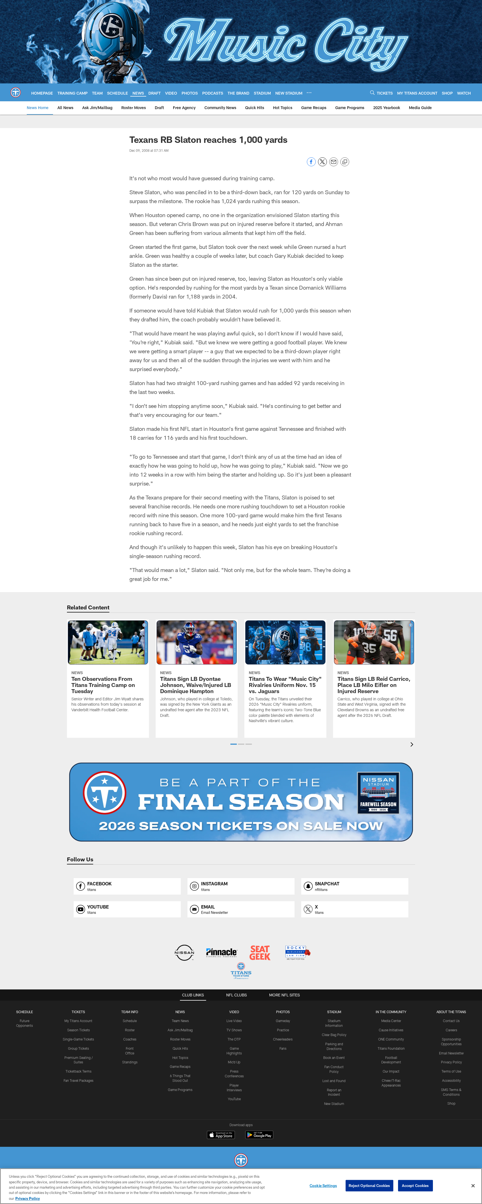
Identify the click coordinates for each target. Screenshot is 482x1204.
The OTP (234, 1039)
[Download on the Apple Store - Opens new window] (221, 1135)
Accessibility (451, 1080)
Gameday (283, 1021)
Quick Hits (180, 1048)
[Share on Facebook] (311, 164)
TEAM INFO (129, 1012)
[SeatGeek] (260, 953)
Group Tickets (78, 1048)
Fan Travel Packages (78, 1080)
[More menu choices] (309, 92)
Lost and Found (334, 1081)
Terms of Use (451, 1071)
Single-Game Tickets (78, 1039)
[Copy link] (344, 162)
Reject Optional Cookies (369, 1185)
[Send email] (333, 164)
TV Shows (234, 1030)
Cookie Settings (323, 1185)
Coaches (129, 1039)
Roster (130, 1030)
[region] (241, 1186)
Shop (451, 1103)
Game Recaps (180, 1066)
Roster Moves (180, 1039)
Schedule (24, 1012)
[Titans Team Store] (241, 971)
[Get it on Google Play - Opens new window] (259, 1138)
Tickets (78, 1012)
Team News (180, 1021)
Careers (451, 1030)
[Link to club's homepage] (15, 92)
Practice (283, 1030)
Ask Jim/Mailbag (180, 1030)
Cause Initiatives (391, 1030)
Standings (130, 1062)
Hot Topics (180, 1057)
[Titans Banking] (222, 953)
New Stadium (334, 1104)
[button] (233, 744)
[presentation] (413, 745)
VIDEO (234, 1012)
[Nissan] (184, 953)
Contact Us (451, 1021)
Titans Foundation (391, 1048)
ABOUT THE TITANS (451, 1012)
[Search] (372, 92)
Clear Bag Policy (334, 1035)
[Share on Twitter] (322, 164)
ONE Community (391, 1039)
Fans (282, 1048)
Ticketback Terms (78, 1071)
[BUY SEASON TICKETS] (241, 802)
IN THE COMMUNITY (391, 1012)
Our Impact (391, 1071)
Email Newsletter (451, 1053)
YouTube (234, 1099)
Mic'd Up (234, 1062)
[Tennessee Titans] (241, 1161)
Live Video (234, 1021)
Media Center (391, 1021)
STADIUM (334, 1012)
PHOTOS (283, 1012)
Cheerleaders (283, 1039)
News (180, 1012)
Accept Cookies (415, 1185)
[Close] (473, 1186)
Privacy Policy (451, 1062)
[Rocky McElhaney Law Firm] (297, 953)
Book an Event (334, 1057)
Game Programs (180, 1090)
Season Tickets (78, 1030)
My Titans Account (78, 1021)
